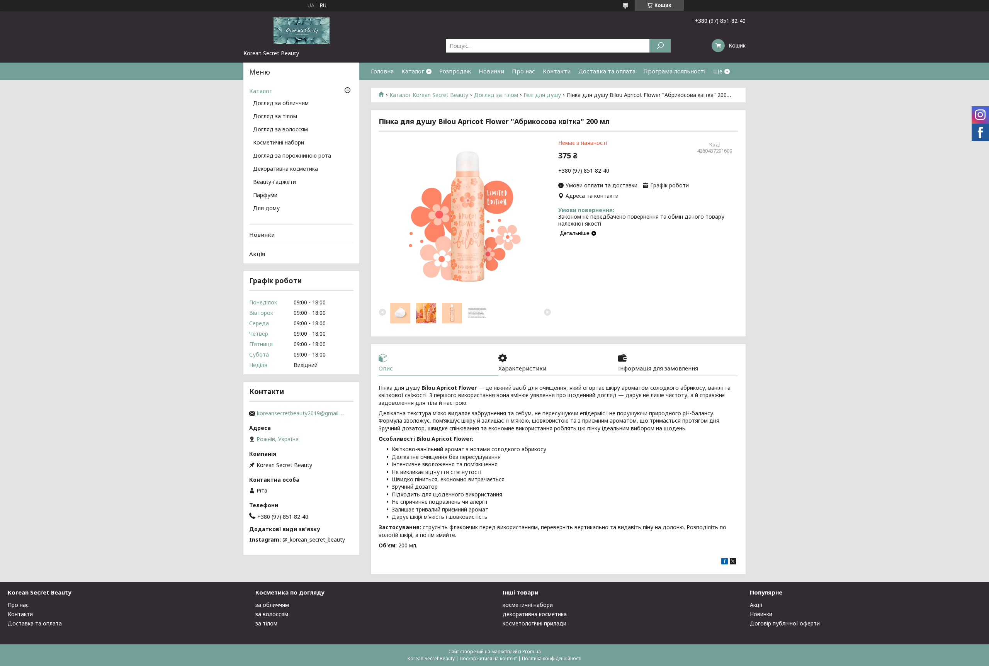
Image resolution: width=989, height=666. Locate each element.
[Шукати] (660, 46)
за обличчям (272, 604)
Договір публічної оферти (785, 623)
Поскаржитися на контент (488, 658)
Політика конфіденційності (551, 658)
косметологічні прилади (534, 623)
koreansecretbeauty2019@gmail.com (301, 413)
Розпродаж (455, 71)
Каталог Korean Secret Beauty (428, 95)
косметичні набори (528, 604)
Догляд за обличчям (281, 103)
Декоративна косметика (285, 169)
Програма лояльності (674, 71)
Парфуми (265, 195)
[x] (733, 562)
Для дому (266, 209)
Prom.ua (531, 651)
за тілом (266, 623)
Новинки (491, 71)
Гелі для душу (542, 95)
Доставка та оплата (607, 71)
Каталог (412, 71)
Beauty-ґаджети (274, 182)
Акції (756, 604)
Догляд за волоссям (280, 130)
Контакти (557, 71)
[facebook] (724, 562)
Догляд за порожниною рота (292, 156)
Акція (257, 254)
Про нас (523, 71)
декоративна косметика (535, 614)
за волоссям (271, 614)
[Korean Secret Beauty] (301, 30)
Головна (382, 71)
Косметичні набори (278, 143)
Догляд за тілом (496, 95)
